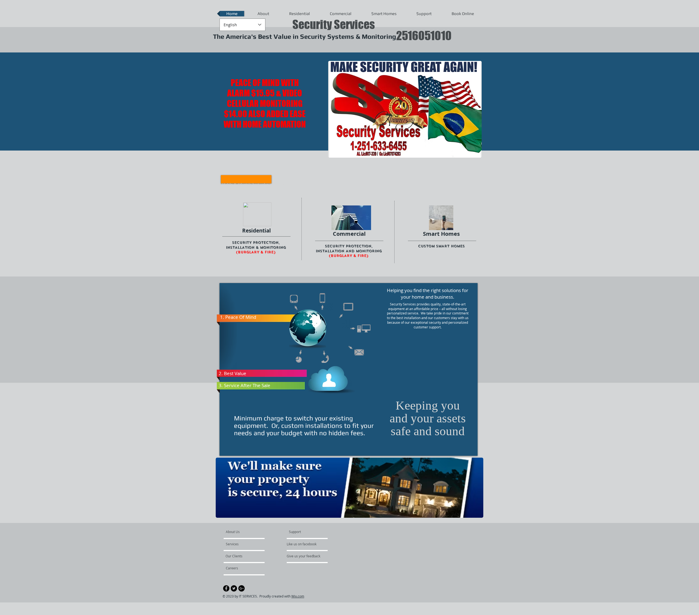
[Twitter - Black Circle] (234, 588)
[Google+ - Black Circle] (241, 588)
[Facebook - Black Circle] (226, 588)
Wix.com (297, 596)
